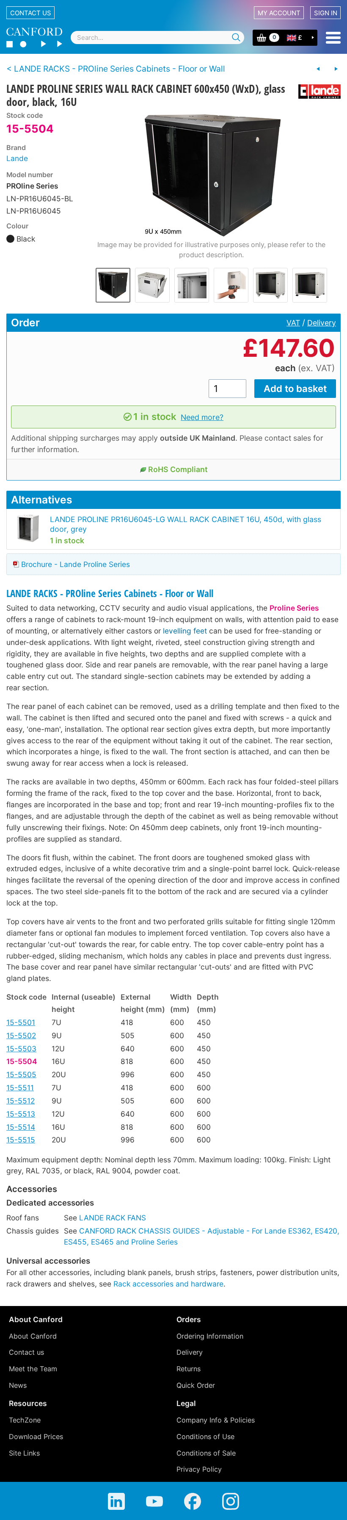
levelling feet (185, 630)
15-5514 (20, 1127)
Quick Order (195, 1385)
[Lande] (316, 91)
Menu (333, 38)
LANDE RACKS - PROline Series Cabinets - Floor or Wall (109, 593)
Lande (17, 158)
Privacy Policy (199, 1469)
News (18, 1385)
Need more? (202, 417)
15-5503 (21, 1048)
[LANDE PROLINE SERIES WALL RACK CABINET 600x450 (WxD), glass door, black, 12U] (318, 69)
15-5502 (21, 1035)
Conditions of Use (205, 1436)
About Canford (33, 1336)
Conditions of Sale (206, 1453)
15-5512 (20, 1100)
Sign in (325, 13)
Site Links (24, 1453)
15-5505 (21, 1074)
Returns (188, 1368)
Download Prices (36, 1436)
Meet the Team (33, 1368)
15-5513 (20, 1113)
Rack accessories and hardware (168, 1283)
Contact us (30, 13)
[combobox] (157, 37)
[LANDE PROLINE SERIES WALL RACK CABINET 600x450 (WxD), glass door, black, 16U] (211, 175)
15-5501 (20, 1022)
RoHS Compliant (178, 469)
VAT (293, 322)
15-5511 (20, 1087)
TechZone (25, 1420)
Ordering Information (209, 1336)
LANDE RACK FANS (112, 1217)
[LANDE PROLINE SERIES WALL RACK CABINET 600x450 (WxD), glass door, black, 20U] (336, 69)
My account (279, 13)
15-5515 (20, 1139)
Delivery (321, 322)
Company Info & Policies (215, 1420)
